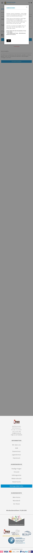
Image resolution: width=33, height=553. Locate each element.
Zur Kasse (16, 504)
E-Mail (19, 25)
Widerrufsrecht (16, 478)
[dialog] (16, 275)
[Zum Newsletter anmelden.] (16, 525)
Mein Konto (16, 497)
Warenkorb (16, 500)
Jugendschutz (16, 455)
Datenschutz (16, 451)
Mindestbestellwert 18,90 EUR (16, 510)
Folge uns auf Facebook (16, 434)
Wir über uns (16, 445)
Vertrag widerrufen (16, 486)
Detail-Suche (16, 482)
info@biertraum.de (16, 433)
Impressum (16, 458)
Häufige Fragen (16, 469)
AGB (16, 448)
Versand (16, 472)
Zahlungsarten (16, 475)
